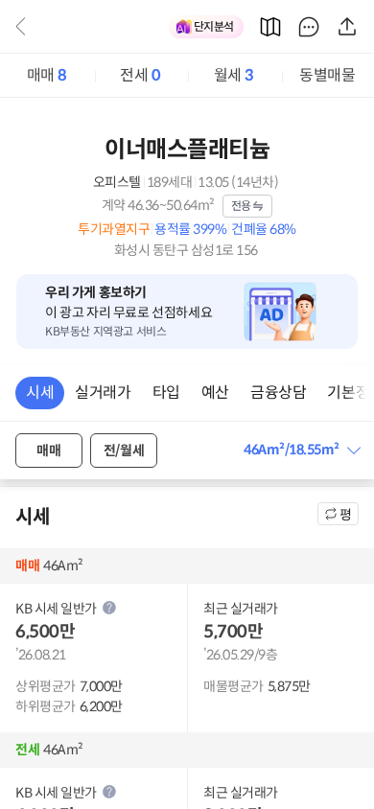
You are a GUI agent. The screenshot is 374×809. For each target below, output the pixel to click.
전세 (140, 75)
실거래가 (102, 392)
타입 (166, 392)
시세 (40, 392)
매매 (47, 75)
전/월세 (124, 450)
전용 (241, 205)
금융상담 (278, 392)
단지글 (308, 26)
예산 (215, 392)
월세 (234, 75)
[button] (301, 450)
